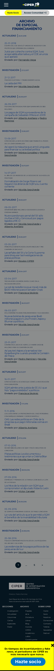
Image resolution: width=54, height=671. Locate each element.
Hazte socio (28, 661)
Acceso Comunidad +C (35, 12)
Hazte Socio (13, 12)
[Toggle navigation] (6, 5)
